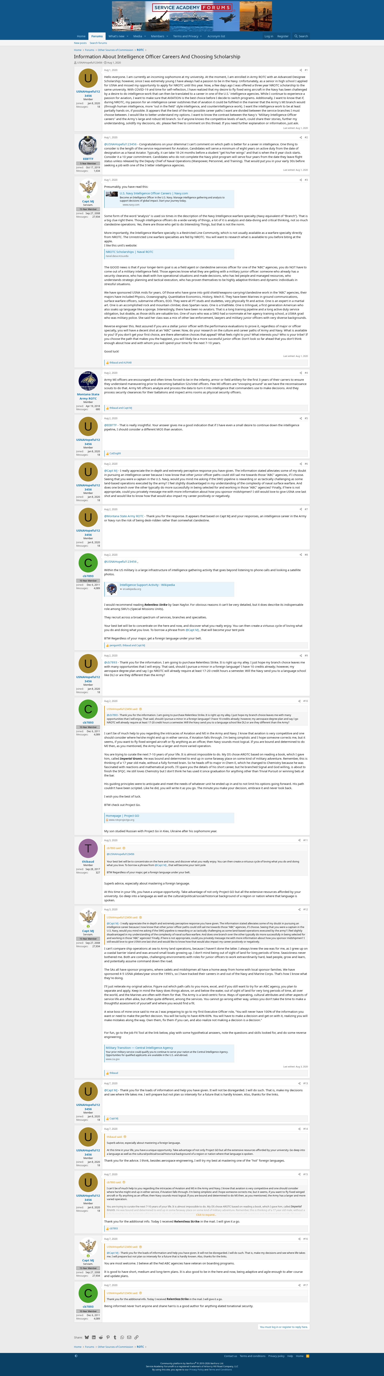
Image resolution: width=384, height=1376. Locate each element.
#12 (305, 909)
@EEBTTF (110, 425)
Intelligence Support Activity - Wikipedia (147, 585)
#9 (306, 655)
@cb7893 (110, 662)
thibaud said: (114, 1137)
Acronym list (216, 36)
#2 (306, 137)
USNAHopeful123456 (89, 62)
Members (157, 36)
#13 (305, 1083)
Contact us (230, 1356)
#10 (305, 701)
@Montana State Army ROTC (124, 516)
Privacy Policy (196, 1369)
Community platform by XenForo (192, 1363)
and (121, 362)
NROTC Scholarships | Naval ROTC (129, 252)
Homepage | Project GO (122, 816)
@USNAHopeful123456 (120, 144)
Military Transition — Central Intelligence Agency (139, 1048)
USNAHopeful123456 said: (122, 709)
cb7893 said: (114, 848)
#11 (305, 840)
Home (81, 36)
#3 (306, 180)
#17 (305, 1285)
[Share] (300, 70)
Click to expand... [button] (206, 1214)
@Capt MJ (110, 470)
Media (137, 36)
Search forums (98, 43)
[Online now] (88, 197)
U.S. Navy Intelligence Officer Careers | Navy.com (154, 193)
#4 (306, 373)
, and (127, 645)
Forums (97, 36)
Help (290, 1356)
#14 (305, 1129)
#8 (306, 554)
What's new (116, 36)
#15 (305, 1174)
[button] (127, 36)
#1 (306, 70)
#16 (305, 1239)
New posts (80, 43)
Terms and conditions (252, 1356)
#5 (306, 418)
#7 (306, 509)
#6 (306, 463)
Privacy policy (276, 1356)
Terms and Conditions (220, 1369)
